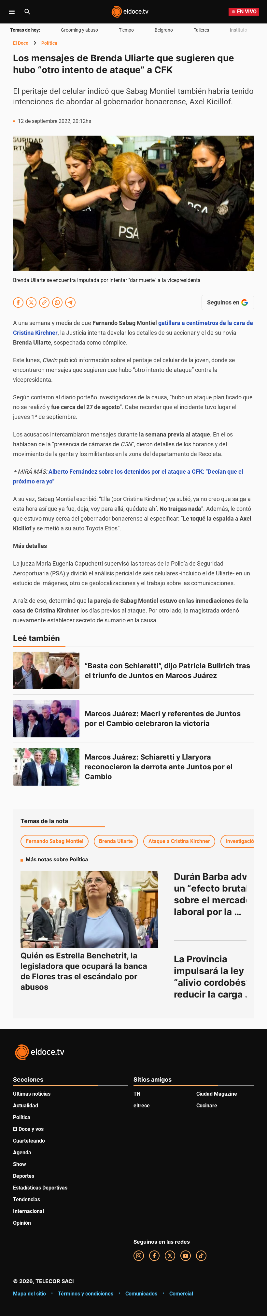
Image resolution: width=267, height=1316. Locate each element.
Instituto (238, 30)
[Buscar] (27, 12)
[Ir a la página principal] (129, 12)
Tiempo (126, 30)
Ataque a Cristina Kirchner (179, 841)
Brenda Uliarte (116, 841)
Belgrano (164, 30)
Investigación (241, 841)
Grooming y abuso (79, 30)
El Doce (20, 43)
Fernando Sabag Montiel (54, 841)
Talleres (201, 30)
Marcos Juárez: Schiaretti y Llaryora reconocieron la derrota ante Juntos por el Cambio (159, 767)
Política (49, 43)
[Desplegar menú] (11, 12)
